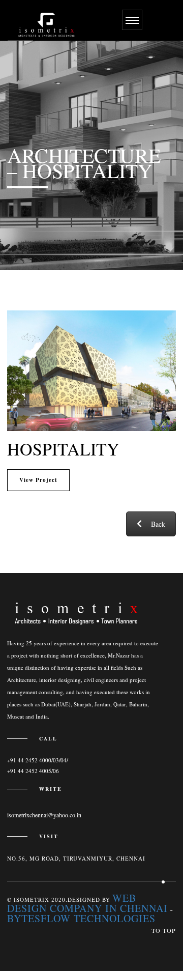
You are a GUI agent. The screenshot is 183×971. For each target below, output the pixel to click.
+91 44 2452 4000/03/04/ (37, 760)
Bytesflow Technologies (81, 918)
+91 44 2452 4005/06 (33, 771)
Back (158, 524)
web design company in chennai (87, 903)
